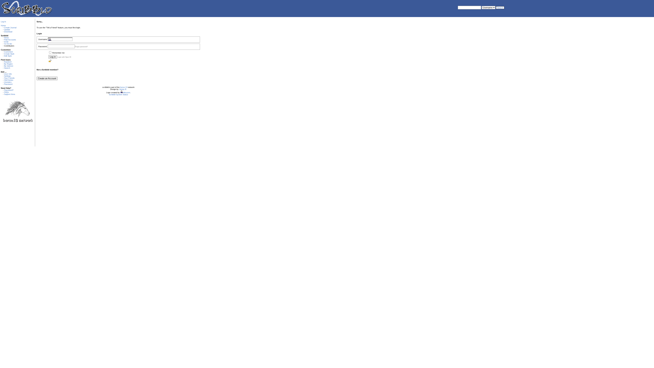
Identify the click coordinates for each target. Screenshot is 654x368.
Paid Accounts (10, 40)
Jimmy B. (123, 89)
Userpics (8, 82)
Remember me (58, 53)
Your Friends (9, 78)
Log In (3, 22)
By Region (8, 64)
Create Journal (10, 28)
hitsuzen (126, 92)
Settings (7, 76)
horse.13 (123, 87)
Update (7, 30)
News (6, 38)
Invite (6, 42)
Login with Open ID (64, 57)
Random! (8, 62)
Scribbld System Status (118, 95)
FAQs (6, 92)
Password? (8, 90)
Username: (43, 39)
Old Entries (8, 80)
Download (8, 32)
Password (8, 84)
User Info (8, 74)
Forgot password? (81, 47)
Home (3, 26)
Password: (42, 46)
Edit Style (8, 56)
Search (7, 68)
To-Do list (8, 44)
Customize (8, 52)
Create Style (9, 54)
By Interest (8, 66)
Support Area (9, 94)
